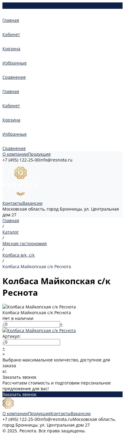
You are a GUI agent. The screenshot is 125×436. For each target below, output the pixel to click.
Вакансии (32, 203)
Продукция (39, 154)
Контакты (12, 203)
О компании (15, 154)
